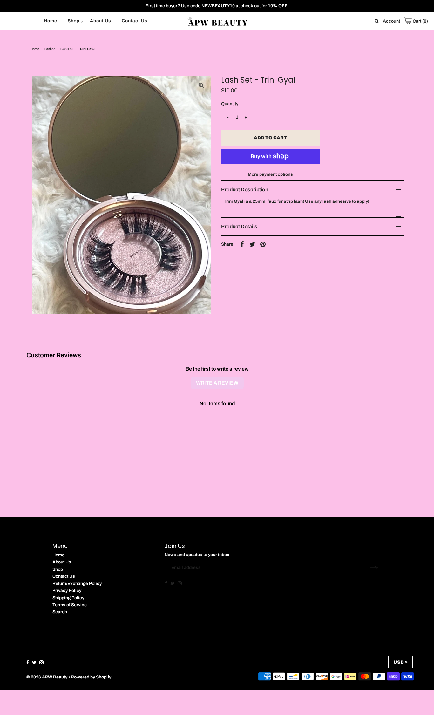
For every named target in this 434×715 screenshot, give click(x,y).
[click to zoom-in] (201, 86)
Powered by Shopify (91, 677)
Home (50, 20)
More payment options (270, 174)
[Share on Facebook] (242, 244)
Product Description (244, 189)
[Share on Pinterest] (263, 244)
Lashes (49, 49)
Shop (73, 20)
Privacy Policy (66, 590)
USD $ (400, 662)
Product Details (239, 226)
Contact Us (134, 20)
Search (59, 611)
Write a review (217, 382)
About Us (100, 20)
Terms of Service (69, 605)
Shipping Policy (68, 598)
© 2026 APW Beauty (46, 677)
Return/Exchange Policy (77, 583)
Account (391, 21)
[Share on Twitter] (252, 244)
